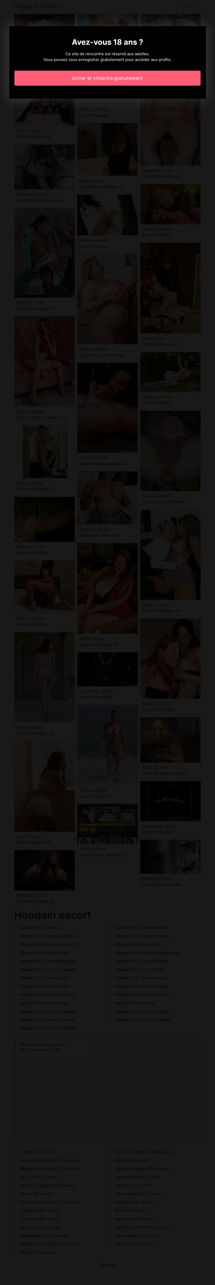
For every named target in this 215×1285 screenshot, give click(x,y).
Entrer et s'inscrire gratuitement (107, 78)
